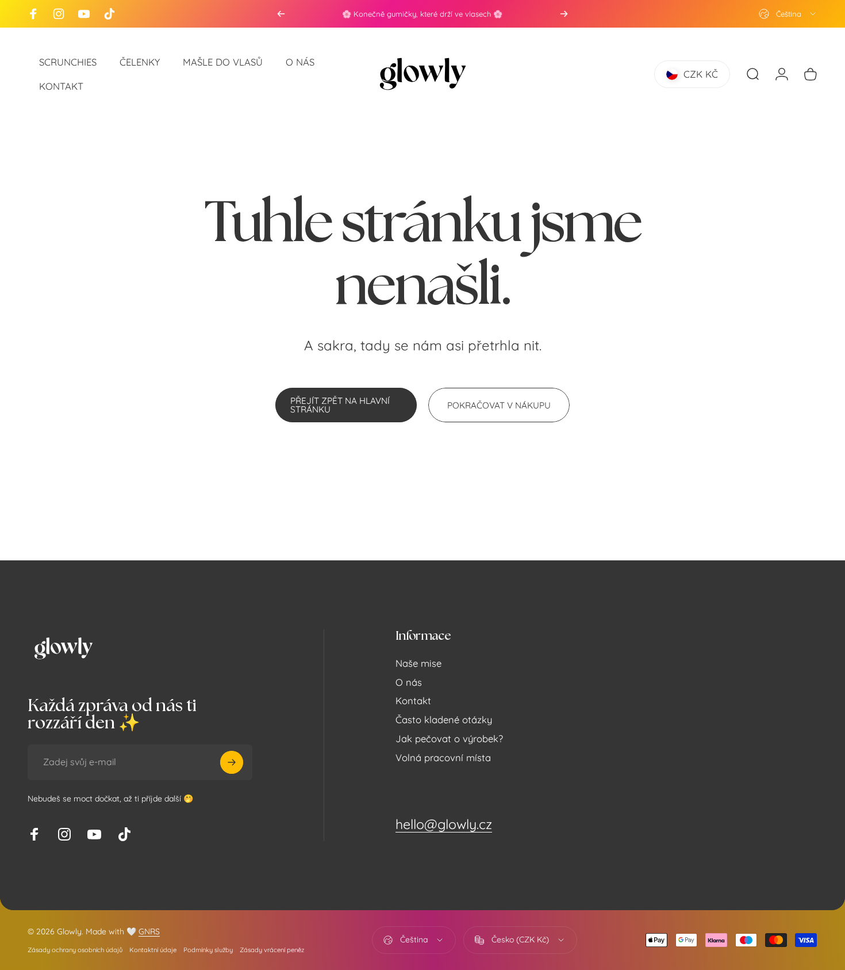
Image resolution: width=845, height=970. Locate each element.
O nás (408, 682)
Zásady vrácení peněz (272, 950)
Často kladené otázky (443, 720)
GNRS (149, 931)
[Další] (564, 14)
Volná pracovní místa (443, 757)
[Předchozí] (281, 14)
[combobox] (788, 14)
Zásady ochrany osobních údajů (75, 950)
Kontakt (413, 701)
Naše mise (418, 663)
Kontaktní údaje (152, 950)
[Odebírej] (231, 762)
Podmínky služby (208, 950)
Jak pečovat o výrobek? (449, 738)
